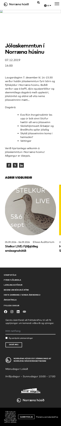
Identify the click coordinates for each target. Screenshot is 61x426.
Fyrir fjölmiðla (12, 280)
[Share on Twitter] (15, 165)
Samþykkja (26, 417)
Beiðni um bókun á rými (16, 290)
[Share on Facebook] (9, 165)
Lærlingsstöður (13, 285)
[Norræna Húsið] (18, 4)
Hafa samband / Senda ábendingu (22, 295)
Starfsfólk (10, 275)
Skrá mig (14, 344)
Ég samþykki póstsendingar (21, 338)
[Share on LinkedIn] (21, 165)
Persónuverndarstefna (47, 417)
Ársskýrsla (10, 300)
